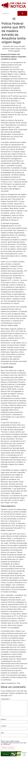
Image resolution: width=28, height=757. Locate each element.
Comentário (6, 699)
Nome (3, 719)
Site (2, 732)
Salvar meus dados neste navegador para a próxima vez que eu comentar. (13, 742)
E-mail (4, 726)
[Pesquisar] (22, 13)
